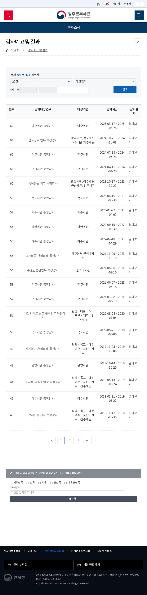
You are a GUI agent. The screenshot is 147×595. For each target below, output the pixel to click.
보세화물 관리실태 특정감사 (42, 256)
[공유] (138, 41)
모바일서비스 (104, 551)
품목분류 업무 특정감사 (43, 183)
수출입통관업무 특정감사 (43, 270)
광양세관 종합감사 (42, 227)
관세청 (127, 4)
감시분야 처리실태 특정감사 (42, 349)
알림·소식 (19, 50)
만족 (32, 482)
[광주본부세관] (74, 15)
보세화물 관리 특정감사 (43, 415)
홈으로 (98, 4)
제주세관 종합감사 (42, 212)
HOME (8, 50)
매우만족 (18, 482)
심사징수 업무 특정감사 (43, 140)
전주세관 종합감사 (42, 154)
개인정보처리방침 (54, 551)
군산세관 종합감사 (42, 169)
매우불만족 (74, 482)
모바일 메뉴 (139, 15)
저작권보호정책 (12, 551)
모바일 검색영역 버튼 (8, 15)
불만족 (57, 482)
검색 (124, 89)
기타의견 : (15, 487)
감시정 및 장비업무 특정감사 (43, 382)
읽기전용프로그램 (80, 551)
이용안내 (32, 551)
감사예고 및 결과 (38, 50)
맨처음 (55, 440)
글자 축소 (142, 4)
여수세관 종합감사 (42, 126)
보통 (44, 482)
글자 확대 (137, 4)
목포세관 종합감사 (42, 198)
